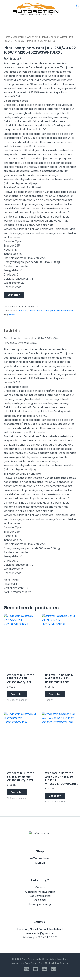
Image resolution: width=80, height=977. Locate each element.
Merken (40, 862)
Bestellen (13, 295)
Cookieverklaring (40, 895)
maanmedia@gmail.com (40, 933)
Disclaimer (40, 899)
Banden (23, 310)
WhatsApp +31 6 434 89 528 (40, 937)
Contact (40, 887)
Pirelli (12, 314)
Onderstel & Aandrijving (26, 36)
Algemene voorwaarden (40, 891)
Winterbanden (65, 310)
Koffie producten (40, 858)
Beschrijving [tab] (12, 330)
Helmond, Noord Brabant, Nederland (40, 929)
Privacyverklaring (40, 904)
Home (7, 36)
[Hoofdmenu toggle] (5, 9)
